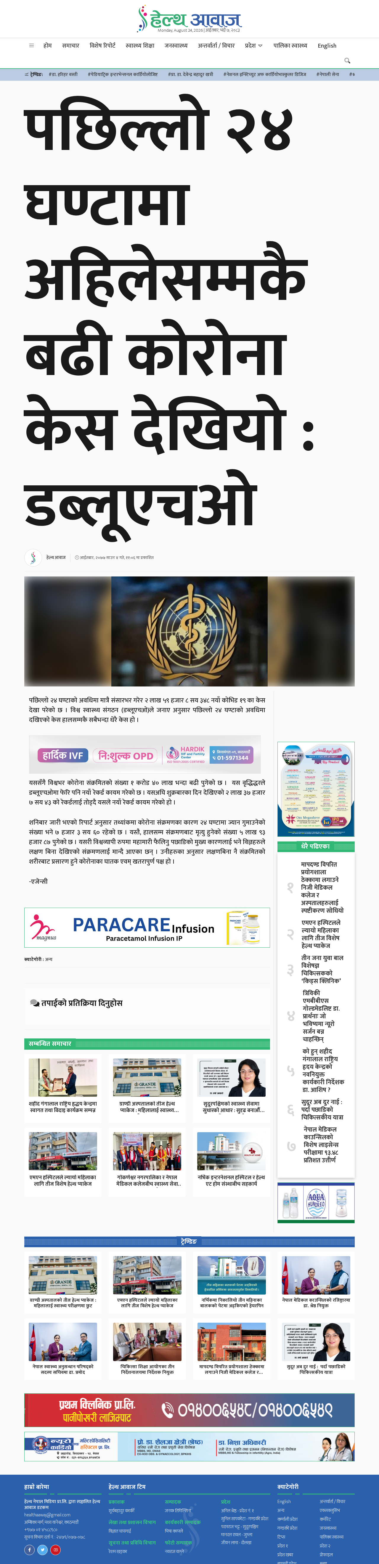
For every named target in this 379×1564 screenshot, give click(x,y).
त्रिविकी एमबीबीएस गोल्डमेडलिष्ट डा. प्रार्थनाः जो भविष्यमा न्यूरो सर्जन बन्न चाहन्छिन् (321, 1016)
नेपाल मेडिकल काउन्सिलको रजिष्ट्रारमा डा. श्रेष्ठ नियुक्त (316, 1303)
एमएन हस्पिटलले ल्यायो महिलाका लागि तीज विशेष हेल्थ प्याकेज (63, 1181)
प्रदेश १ (282, 1546)
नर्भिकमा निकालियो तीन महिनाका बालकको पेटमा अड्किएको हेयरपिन (232, 1303)
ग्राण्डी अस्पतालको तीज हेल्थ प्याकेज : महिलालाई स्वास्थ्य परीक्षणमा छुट (147, 1110)
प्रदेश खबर (285, 1555)
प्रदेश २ (325, 1546)
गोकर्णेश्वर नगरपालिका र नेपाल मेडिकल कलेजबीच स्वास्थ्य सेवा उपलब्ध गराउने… (147, 1184)
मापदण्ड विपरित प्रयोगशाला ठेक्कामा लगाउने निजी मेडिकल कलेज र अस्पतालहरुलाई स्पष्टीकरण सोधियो (322, 888)
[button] (31, 45)
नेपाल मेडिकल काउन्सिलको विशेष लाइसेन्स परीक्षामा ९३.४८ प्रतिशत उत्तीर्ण (321, 1145)
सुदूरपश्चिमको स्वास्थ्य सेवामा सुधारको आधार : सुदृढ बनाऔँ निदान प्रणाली (231, 1110)
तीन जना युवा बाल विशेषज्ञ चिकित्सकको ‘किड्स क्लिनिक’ (322, 969)
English (327, 46)
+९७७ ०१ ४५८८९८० (40, 1530)
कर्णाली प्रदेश (287, 1519)
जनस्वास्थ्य (176, 46)
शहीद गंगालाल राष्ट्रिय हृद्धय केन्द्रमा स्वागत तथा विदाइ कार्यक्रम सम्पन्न (63, 1107)
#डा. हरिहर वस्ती (63, 75)
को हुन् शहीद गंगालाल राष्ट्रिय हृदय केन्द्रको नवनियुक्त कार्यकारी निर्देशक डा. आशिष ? (323, 1071)
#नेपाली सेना (327, 75)
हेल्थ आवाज (56, 557)
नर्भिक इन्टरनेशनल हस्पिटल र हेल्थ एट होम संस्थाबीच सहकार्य (231, 1181)
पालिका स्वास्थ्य (290, 46)
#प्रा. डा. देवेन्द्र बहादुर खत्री (190, 75)
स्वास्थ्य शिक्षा (140, 46)
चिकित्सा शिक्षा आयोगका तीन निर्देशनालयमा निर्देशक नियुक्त (147, 1369)
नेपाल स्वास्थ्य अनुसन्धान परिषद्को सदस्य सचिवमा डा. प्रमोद (63, 1369)
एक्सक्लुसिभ (330, 1511)
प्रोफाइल (326, 1555)
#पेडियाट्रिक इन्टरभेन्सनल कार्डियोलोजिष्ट (123, 75)
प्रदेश (251, 46)
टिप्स (281, 1537)
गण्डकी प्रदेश (287, 1528)
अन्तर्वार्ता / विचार (216, 46)
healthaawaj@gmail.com (47, 1515)
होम (48, 46)
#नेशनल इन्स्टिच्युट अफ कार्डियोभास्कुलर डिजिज (264, 75)
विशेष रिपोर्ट (102, 46)
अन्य (48, 960)
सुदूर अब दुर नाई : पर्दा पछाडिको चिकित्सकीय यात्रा (322, 1110)
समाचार (70, 46)
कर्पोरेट (325, 1519)
